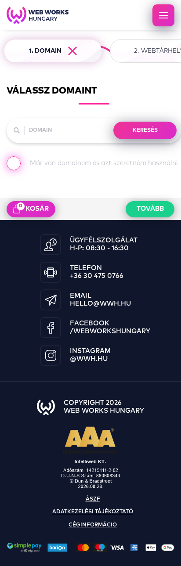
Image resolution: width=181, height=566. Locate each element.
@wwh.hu (89, 359)
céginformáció (93, 525)
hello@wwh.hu (100, 303)
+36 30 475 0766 (96, 276)
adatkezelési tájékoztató (92, 512)
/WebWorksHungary (110, 331)
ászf (93, 499)
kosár (34, 207)
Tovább (150, 208)
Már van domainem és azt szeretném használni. (105, 163)
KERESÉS (145, 130)
